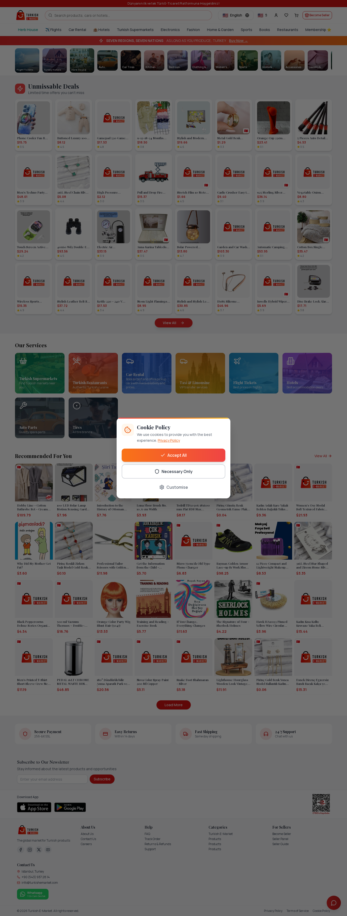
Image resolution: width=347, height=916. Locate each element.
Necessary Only (177, 471)
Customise (177, 487)
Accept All (177, 455)
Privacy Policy (169, 440)
